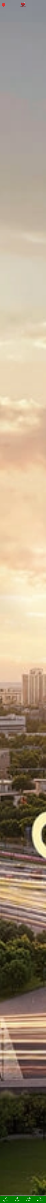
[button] (3, 5)
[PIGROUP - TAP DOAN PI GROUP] (23, 5)
